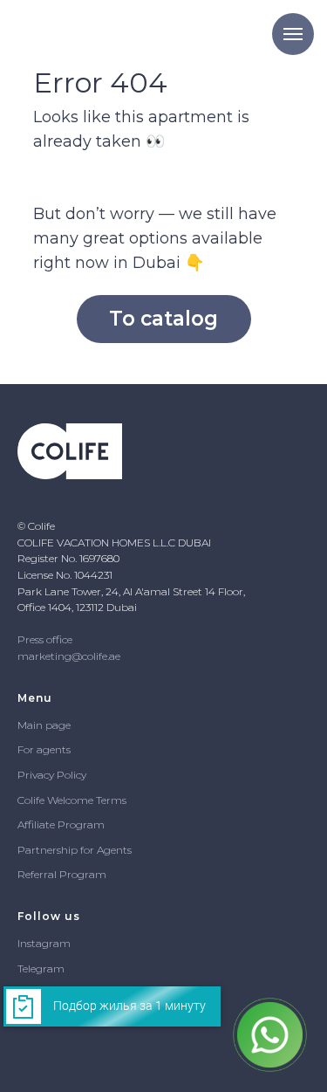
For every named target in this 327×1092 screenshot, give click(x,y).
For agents (44, 749)
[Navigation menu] (293, 34)
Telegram (41, 968)
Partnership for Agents (74, 849)
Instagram (44, 943)
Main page (44, 724)
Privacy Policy (51, 774)
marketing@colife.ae (68, 656)
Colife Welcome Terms (71, 800)
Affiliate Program (61, 824)
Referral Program (61, 874)
